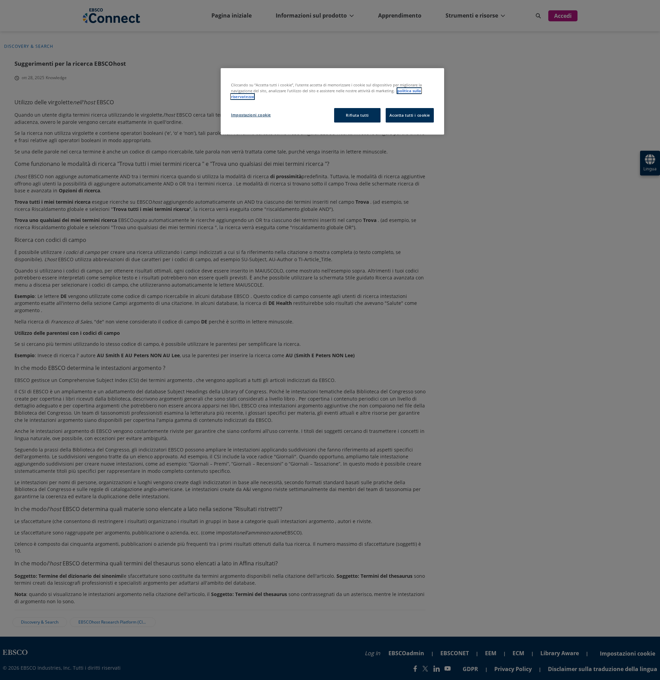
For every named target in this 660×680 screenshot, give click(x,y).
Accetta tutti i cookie (409, 115)
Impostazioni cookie (251, 114)
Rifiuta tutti (357, 115)
